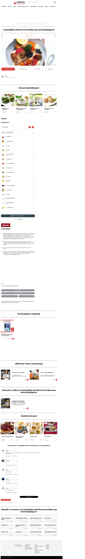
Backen (9, 6)
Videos (46, 6)
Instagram (47, 548)
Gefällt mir (16, 465)
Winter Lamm (47, 518)
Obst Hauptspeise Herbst (35, 531)
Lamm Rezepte (5, 302)
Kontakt (36, 544)
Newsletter (27, 546)
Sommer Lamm (4, 531)
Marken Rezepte (15, 301)
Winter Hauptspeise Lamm (36, 518)
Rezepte (4, 6)
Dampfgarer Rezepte (6, 301)
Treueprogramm (28, 544)
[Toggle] (54, 2)
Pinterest (47, 546)
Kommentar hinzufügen (6, 499)
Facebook (47, 544)
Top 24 (14, 6)
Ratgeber (40, 6)
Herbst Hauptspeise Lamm (50, 525)
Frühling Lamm (4, 525)
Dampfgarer (33, 6)
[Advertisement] (29, 350)
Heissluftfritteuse (23, 6)
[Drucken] (27, 296)
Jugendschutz (37, 552)
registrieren (17, 502)
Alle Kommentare (29, 496)
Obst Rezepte (31, 301)
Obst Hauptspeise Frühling (21, 518)
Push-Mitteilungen (28, 547)
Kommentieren (9, 465)
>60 (1, 35)
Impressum (37, 551)
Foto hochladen (18, 290)
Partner (36, 547)
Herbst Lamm (19, 531)
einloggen (11, 502)
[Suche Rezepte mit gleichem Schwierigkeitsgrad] (55, 35)
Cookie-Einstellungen (28, 548)
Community (53, 6)
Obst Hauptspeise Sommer (50, 531)
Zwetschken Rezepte (23, 301)
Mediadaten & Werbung (39, 546)
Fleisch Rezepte (12, 302)
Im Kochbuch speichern (18, 293)
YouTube (47, 547)
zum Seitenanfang (18, 545)
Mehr (17, 302)
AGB (35, 548)
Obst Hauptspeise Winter (35, 525)
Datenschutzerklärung (39, 550)
